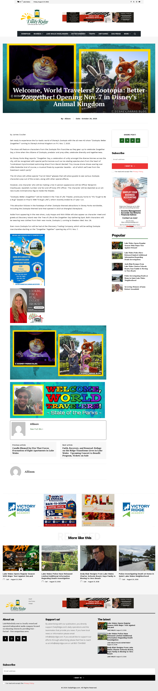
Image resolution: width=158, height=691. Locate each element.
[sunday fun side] (58, 260)
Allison (68, 119)
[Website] (136, 1)
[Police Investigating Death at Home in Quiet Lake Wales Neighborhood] (117, 278)
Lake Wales (111, 688)
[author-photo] (4, 637)
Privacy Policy (138, 171)
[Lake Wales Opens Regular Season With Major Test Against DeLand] (117, 245)
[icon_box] (52, 2)
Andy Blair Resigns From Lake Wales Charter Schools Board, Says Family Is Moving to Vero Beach (136, 267)
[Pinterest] (132, 140)
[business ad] (130, 203)
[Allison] (15, 529)
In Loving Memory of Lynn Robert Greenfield (135, 288)
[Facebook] (131, 1)
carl (7, 637)
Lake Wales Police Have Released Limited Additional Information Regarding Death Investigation (136, 256)
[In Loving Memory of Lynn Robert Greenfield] (117, 288)
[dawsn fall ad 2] (58, 334)
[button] (135, 34)
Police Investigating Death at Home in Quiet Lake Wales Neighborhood (136, 278)
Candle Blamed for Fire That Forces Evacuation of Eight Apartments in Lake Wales (33, 508)
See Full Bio (36, 487)
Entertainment (79, 83)
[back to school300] (98, 568)
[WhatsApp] (138, 140)
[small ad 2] (60, 568)
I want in (128, 166)
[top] (98, 17)
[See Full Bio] (43, 487)
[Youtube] (139, 1)
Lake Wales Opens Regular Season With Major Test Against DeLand (135, 245)
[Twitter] (133, 1)
